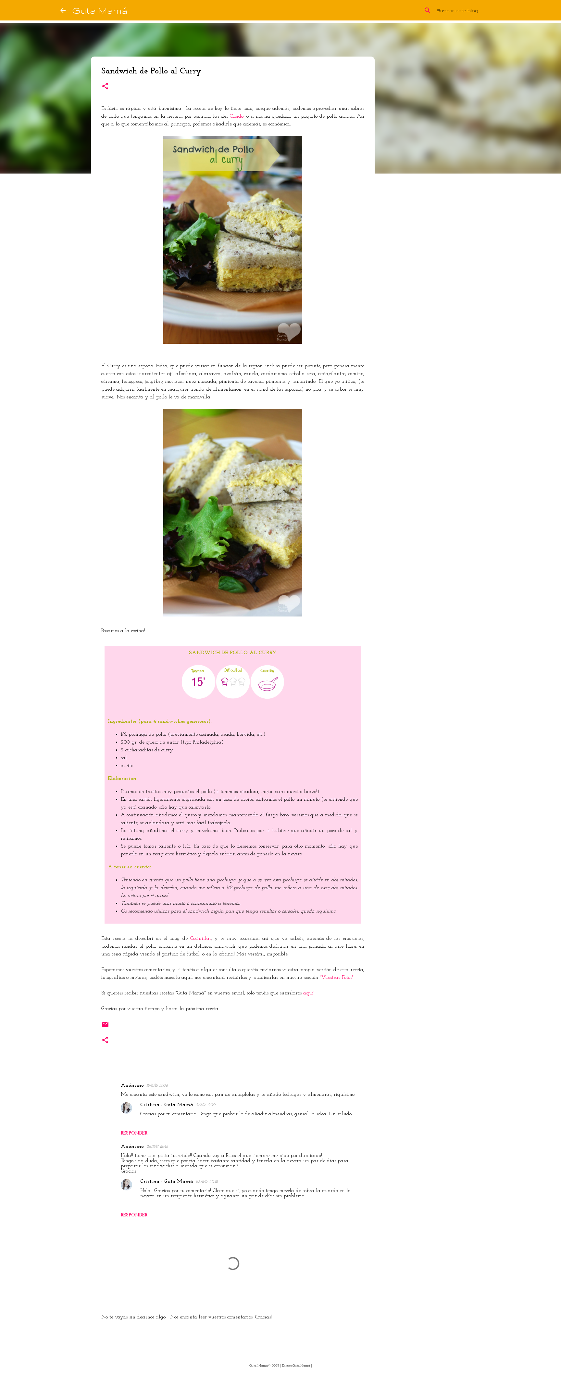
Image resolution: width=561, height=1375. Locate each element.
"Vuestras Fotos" (337, 977)
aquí (308, 993)
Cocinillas (200, 938)
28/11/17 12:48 (157, 1147)
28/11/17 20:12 (207, 1182)
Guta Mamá (99, 10)
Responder (134, 1133)
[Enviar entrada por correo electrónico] (105, 1026)
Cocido (236, 116)
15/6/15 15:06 (157, 1085)
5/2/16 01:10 (205, 1105)
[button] (105, 87)
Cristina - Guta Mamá (166, 1105)
